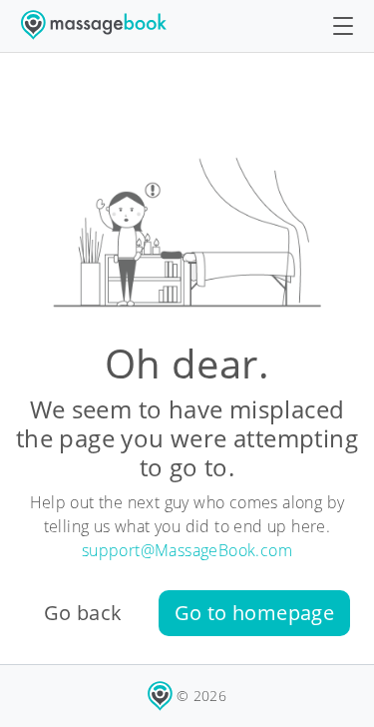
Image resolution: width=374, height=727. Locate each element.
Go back (83, 612)
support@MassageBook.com (187, 550)
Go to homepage (255, 612)
